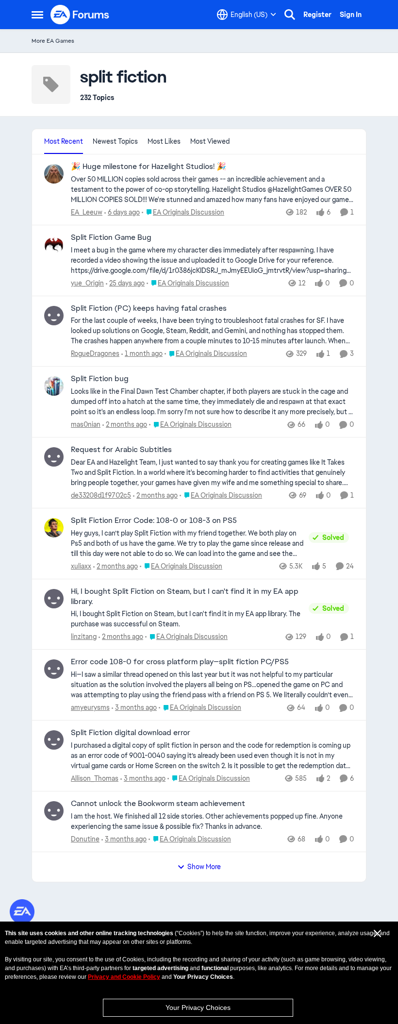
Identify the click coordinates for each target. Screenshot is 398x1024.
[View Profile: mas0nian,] (54, 386)
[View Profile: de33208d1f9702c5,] (54, 457)
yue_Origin (87, 283)
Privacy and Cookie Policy (124, 977)
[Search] (290, 14)
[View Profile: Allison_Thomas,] (54, 740)
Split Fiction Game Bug (111, 237)
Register (317, 14)
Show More (204, 866)
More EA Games (53, 41)
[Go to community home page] (80, 14)
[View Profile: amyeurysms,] (54, 669)
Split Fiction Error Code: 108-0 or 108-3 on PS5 (154, 520)
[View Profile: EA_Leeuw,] (54, 174)
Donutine (85, 839)
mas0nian (85, 424)
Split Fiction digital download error (130, 733)
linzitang (84, 636)
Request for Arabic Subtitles (121, 449)
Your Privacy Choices (198, 1007)
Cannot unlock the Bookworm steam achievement (158, 803)
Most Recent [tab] (63, 141)
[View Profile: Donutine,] (54, 811)
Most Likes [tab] (164, 141)
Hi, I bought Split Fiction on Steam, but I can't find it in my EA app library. (184, 596)
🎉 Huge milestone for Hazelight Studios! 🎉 (148, 166)
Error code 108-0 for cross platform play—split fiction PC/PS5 (180, 662)
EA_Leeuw (86, 212)
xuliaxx (81, 566)
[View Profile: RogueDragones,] (54, 315)
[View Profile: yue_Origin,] (54, 244)
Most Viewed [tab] (210, 141)
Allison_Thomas (94, 778)
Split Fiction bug (100, 379)
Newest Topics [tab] (115, 141)
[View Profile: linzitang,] (54, 598)
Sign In (351, 14)
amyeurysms (90, 707)
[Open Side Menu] (37, 14)
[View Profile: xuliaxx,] (54, 527)
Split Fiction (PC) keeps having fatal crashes (149, 308)
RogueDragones (95, 353)
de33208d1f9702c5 (101, 495)
